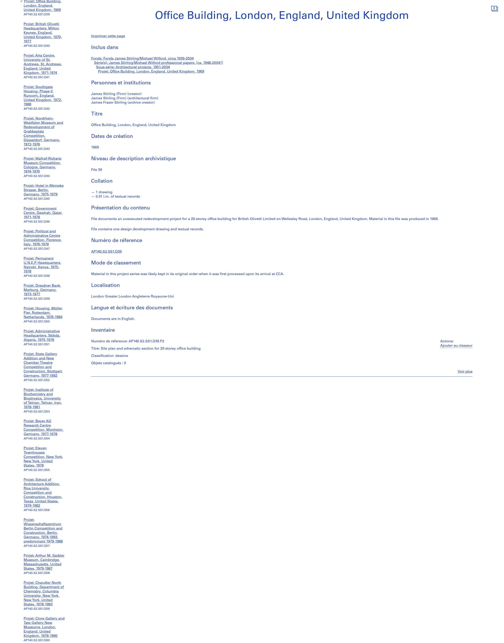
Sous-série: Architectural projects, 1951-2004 (133, 67)
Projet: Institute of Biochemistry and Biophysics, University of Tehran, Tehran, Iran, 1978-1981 (43, 398)
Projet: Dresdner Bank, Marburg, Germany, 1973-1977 (42, 290)
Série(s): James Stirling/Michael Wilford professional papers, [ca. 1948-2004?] (158, 63)
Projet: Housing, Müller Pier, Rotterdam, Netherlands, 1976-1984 (43, 313)
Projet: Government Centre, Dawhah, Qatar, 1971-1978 (43, 213)
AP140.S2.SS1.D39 (106, 252)
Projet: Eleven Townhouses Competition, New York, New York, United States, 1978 (43, 457)
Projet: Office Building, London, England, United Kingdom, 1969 (42, 6)
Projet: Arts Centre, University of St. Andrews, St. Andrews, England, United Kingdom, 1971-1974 (43, 64)
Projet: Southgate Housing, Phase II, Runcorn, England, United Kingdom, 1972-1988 (43, 96)
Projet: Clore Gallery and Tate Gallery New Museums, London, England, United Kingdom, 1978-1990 (44, 627)
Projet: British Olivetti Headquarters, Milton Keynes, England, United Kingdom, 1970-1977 (43, 33)
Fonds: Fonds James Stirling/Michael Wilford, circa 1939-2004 (142, 59)
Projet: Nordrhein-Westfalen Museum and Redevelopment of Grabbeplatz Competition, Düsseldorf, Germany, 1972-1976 (43, 131)
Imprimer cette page (108, 36)
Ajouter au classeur (456, 346)
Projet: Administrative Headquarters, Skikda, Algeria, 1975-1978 (42, 336)
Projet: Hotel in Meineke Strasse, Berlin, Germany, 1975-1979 (44, 190)
